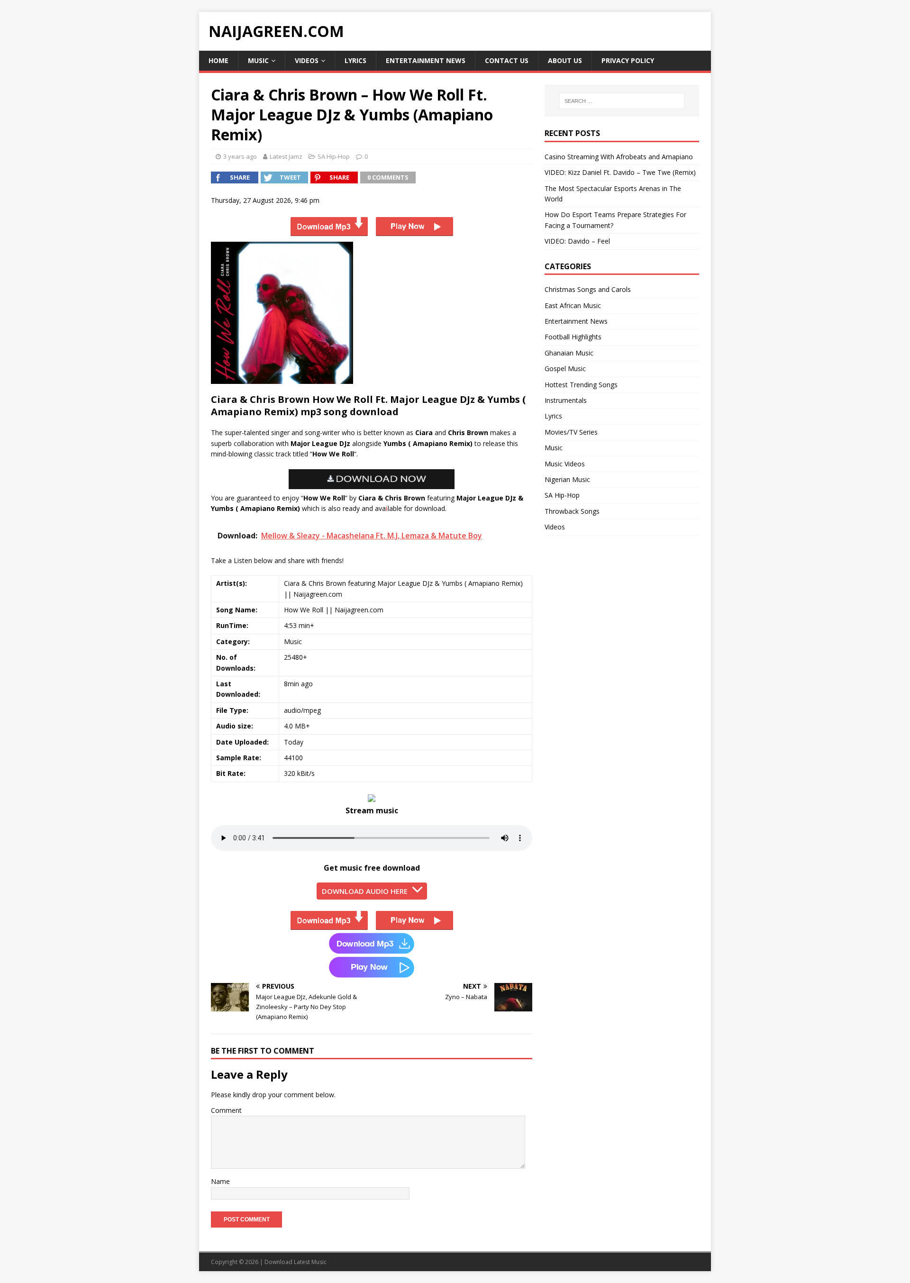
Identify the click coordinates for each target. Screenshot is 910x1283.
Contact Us (506, 60)
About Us (565, 60)
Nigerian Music (567, 479)
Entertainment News (425, 60)
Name (220, 1181)
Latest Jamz (286, 156)
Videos (306, 60)
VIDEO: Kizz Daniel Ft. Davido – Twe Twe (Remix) (620, 172)
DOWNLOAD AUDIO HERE (365, 891)
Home (218, 60)
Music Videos (565, 463)
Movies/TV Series (571, 432)
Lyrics (355, 60)
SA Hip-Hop (334, 156)
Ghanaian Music (569, 352)
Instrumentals (566, 400)
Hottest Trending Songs (581, 384)
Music (258, 60)
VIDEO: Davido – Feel (577, 241)
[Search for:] (622, 101)
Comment (226, 1110)
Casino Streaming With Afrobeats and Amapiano (619, 156)
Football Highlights (573, 336)
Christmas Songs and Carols (588, 289)
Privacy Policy (627, 60)
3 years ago (240, 156)
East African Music (573, 305)
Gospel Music (565, 368)
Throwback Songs (572, 511)
